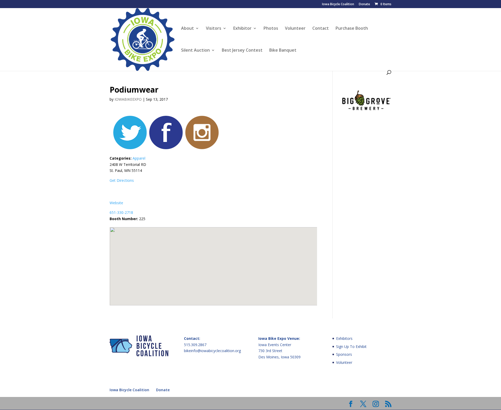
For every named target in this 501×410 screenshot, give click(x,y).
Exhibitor (242, 28)
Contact (320, 28)
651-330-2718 (121, 212)
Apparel (139, 158)
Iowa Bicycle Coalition (338, 4)
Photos (271, 28)
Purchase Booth (352, 28)
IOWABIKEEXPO (128, 99)
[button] (213, 263)
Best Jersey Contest (242, 50)
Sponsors (344, 354)
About (187, 28)
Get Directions (122, 180)
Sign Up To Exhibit (351, 346)
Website (116, 202)
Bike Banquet (282, 50)
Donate (364, 4)
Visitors (213, 28)
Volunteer (295, 28)
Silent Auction (195, 50)
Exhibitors (344, 338)
